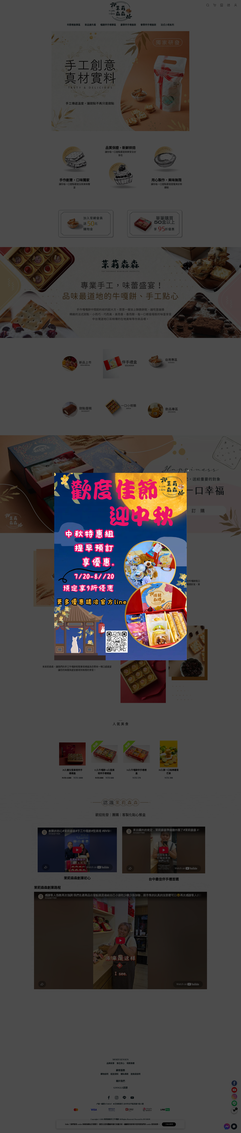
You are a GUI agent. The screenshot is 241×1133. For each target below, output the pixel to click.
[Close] (188, 470)
